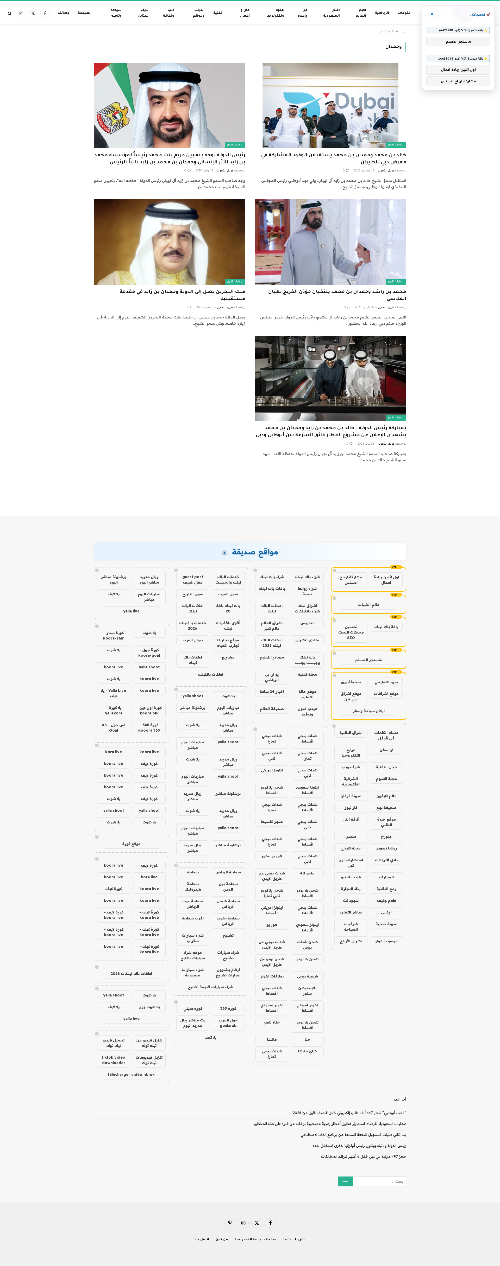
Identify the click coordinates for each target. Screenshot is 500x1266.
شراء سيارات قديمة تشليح (210, 986)
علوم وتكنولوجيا (275, 13)
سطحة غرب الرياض (192, 904)
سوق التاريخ (192, 594)
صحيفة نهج (386, 807)
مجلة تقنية (307, 674)
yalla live (131, 611)
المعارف (386, 877)
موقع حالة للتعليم (307, 694)
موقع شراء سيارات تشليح (192, 955)
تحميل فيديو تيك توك (113, 1043)
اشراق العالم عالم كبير (272, 626)
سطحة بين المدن (228, 886)
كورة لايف (149, 763)
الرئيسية (401, 31)
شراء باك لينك (307, 576)
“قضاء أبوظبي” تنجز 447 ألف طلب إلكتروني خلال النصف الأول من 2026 (349, 1112)
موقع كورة (131, 843)
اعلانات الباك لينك (272, 608)
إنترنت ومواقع (198, 13)
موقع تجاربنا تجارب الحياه (228, 643)
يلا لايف (210, 1037)
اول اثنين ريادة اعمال (386, 580)
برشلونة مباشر (192, 707)
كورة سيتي (192, 1008)
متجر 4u (307, 873)
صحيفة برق (351, 682)
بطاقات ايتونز (272, 976)
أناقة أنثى (350, 819)
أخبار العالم (361, 13)
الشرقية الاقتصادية (351, 781)
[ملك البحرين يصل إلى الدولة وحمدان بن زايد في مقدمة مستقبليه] (169, 241)
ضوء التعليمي (386, 682)
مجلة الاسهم (386, 778)
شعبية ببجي (307, 976)
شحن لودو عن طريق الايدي (272, 962)
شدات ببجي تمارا (272, 738)
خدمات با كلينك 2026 (192, 626)
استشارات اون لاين (351, 863)
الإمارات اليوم (396, 145)
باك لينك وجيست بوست (307, 660)
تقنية (217, 13)
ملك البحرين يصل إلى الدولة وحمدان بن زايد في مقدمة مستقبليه (182, 296)
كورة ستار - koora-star (113, 635)
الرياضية (382, 13)
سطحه (193, 872)
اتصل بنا (202, 1240)
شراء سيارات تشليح (228, 955)
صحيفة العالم (272, 708)
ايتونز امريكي (272, 770)
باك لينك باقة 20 (228, 608)
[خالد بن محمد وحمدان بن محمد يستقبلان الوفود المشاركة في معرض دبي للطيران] (330, 105)
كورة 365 (228, 1008)
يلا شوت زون (149, 1007)
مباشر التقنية (350, 912)
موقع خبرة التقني (386, 822)
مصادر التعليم (272, 657)
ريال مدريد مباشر (228, 727)
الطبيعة (85, 13)
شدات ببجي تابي (272, 756)
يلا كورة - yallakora (113, 710)
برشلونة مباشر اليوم (113, 579)
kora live (113, 752)
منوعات (404, 13)
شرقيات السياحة (351, 927)
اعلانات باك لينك (192, 660)
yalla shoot (192, 696)
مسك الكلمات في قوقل (386, 735)
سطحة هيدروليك (192, 886)
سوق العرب (228, 594)
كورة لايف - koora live (149, 915)
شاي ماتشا (307, 1051)
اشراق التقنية (350, 732)
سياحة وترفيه (116, 13)
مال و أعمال (245, 13)
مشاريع (228, 657)
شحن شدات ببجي (307, 944)
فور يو (271, 924)
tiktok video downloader (113, 1060)
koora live (113, 667)
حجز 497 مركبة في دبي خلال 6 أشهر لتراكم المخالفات (363, 1156)
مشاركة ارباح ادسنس (351, 580)
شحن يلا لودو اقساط (272, 790)
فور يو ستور (271, 856)
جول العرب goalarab (228, 1023)
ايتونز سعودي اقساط (307, 790)
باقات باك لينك (272, 588)
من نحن (222, 1240)
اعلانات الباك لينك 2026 (272, 643)
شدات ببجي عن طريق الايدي (272, 876)
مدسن (350, 836)
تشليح (228, 935)
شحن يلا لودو (307, 959)
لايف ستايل (143, 13)
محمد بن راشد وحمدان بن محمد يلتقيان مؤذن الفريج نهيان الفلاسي (337, 296)
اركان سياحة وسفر (369, 710)
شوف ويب (351, 767)
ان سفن (386, 749)
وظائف (63, 13)
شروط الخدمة (294, 1240)
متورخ (386, 836)
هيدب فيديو (351, 877)
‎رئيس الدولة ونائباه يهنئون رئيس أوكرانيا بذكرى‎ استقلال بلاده (359, 1145)
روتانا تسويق (386, 848)
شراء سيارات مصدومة (193, 972)
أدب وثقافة (168, 13)
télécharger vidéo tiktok (131, 1074)
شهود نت (351, 900)
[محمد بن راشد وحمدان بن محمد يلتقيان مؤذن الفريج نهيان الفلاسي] (330, 241)
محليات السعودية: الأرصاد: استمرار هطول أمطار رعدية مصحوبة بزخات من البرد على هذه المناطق (330, 1123)
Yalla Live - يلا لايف (113, 693)
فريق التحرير (386, 170)
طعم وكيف (386, 900)
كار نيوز (351, 807)
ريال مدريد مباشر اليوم (149, 579)
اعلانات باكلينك (210, 674)
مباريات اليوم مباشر (228, 710)
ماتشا (272, 1039)
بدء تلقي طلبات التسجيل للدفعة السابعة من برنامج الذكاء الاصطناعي (353, 1134)
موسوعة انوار (386, 941)
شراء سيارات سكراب (193, 938)
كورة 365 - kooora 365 (149, 727)
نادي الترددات (386, 860)
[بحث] (10, 13)
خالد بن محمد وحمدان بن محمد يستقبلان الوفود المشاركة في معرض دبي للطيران (333, 159)
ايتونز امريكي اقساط (272, 910)
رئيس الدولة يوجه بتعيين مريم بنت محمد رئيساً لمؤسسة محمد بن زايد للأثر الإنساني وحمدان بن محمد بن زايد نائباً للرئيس (169, 159)
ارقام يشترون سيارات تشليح (228, 972)
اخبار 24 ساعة (272, 691)
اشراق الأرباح (351, 941)
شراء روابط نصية (307, 591)
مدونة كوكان (350, 796)
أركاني (386, 912)
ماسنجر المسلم (368, 659)
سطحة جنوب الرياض (228, 921)
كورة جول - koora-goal (149, 653)
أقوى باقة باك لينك (228, 626)
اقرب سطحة (193, 918)
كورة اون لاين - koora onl (149, 710)
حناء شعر (272, 1022)
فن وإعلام (302, 13)
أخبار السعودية (331, 13)
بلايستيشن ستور (307, 991)
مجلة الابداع (351, 848)
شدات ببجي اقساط (307, 738)
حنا (307, 1039)
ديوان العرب (193, 640)
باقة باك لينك (386, 626)
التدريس (307, 623)
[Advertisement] (250, 496)
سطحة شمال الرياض (228, 904)
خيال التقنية (386, 767)
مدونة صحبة (386, 924)
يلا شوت (228, 696)
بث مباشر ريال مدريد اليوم (192, 1023)
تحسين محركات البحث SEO (351, 632)
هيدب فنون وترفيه (307, 711)
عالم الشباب (368, 604)
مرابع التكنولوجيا (351, 752)
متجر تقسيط (272, 821)
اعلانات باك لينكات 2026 (131, 973)
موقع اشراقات (386, 693)
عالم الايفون (386, 796)
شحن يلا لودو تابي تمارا (272, 893)
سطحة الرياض (228, 872)
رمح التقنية (386, 888)
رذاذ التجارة (351, 888)
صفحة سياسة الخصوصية (255, 1240)
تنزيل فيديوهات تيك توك (149, 1060)
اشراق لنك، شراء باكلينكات (307, 608)
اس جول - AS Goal (113, 727)
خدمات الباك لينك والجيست (228, 579)
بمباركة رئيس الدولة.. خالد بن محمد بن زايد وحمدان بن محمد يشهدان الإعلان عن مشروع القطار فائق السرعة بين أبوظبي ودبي (331, 432)
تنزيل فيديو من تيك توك (149, 1043)
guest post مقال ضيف (192, 579)
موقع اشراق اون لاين (351, 696)
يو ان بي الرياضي (272, 677)
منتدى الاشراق (307, 640)
